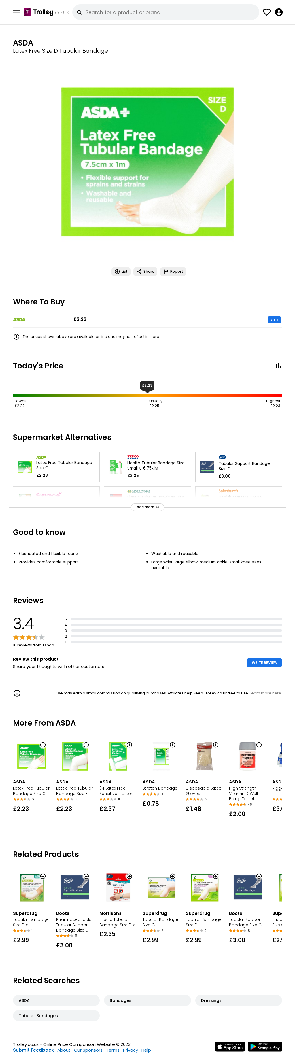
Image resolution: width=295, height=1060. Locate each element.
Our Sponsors (88, 1050)
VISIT (274, 319)
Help (146, 1050)
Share (148, 271)
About (64, 1050)
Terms (113, 1050)
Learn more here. (266, 693)
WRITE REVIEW (264, 662)
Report (176, 271)
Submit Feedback (33, 1050)
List (125, 271)
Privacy (130, 1050)
